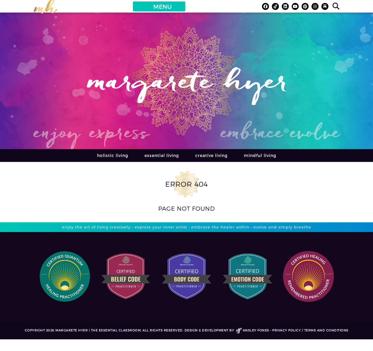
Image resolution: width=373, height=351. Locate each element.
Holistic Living (112, 155)
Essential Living (162, 155)
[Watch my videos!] (295, 6)
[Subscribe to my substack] (324, 6)
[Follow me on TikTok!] (275, 6)
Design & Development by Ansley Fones (226, 330)
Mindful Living (260, 155)
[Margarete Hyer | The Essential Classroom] (45, 9)
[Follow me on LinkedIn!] (285, 6)
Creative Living (211, 155)
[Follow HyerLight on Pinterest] (305, 6)
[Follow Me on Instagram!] (315, 6)
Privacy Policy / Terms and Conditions (310, 330)
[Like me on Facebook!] (265, 6)
